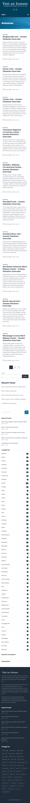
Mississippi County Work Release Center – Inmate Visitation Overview (14, 338)
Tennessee (4, 616)
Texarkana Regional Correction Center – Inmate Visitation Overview (12, 133)
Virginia (4, 634)
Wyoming (4, 649)
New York (4, 575)
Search (3, 373)
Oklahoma (4, 590)
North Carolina (6, 579)
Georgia (4, 486)
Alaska (3, 457)
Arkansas (5, 34)
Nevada (4, 560)
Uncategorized (5, 623)
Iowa (3, 512)
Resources (4, 601)
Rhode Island (5, 605)
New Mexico (5, 571)
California (4, 468)
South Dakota (5, 612)
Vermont (4, 631)
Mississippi (4, 546)
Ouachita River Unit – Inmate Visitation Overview (12, 236)
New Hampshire (6, 564)
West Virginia (5, 642)
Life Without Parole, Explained (9, 403)
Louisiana (4, 523)
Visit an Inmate (8, 59)
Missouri (4, 549)
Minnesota (4, 542)
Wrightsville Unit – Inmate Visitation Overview (15, 37)
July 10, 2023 (16, 59)
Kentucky (4, 520)
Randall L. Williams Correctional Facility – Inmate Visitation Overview (12, 168)
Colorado (4, 472)
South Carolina (6, 608)
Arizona (4, 461)
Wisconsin (4, 645)
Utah (3, 627)
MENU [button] (3, 14)
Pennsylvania (5, 597)
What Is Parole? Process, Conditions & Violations (14, 399)
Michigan (4, 538)
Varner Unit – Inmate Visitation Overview (12, 70)
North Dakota (5, 583)
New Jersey (4, 568)
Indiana (4, 509)
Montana (4, 553)
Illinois (3, 505)
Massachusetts (6, 535)
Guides (3, 494)
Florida (3, 483)
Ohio (3, 586)
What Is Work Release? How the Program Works (14, 386)
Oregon (4, 594)
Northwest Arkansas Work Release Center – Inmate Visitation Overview (15, 268)
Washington (5, 638)
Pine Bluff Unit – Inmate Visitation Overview (14, 202)
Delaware (4, 479)
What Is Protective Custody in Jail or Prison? (12, 395)
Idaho (3, 501)
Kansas (3, 516)
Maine (3, 527)
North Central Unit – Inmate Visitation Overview (12, 303)
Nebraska (4, 557)
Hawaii (3, 498)
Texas (3, 620)
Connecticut (5, 475)
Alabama (4, 453)
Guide (3, 490)
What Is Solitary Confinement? (9, 391)
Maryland (4, 531)
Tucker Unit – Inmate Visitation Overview (12, 100)
